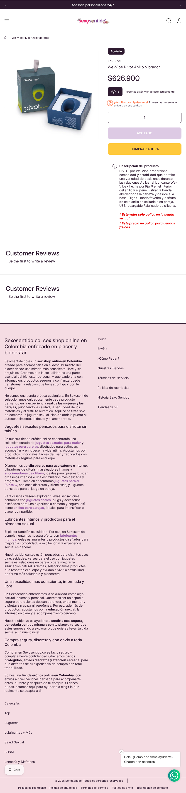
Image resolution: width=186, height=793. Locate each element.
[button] (7, 4)
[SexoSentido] (93, 21)
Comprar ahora (144, 149)
